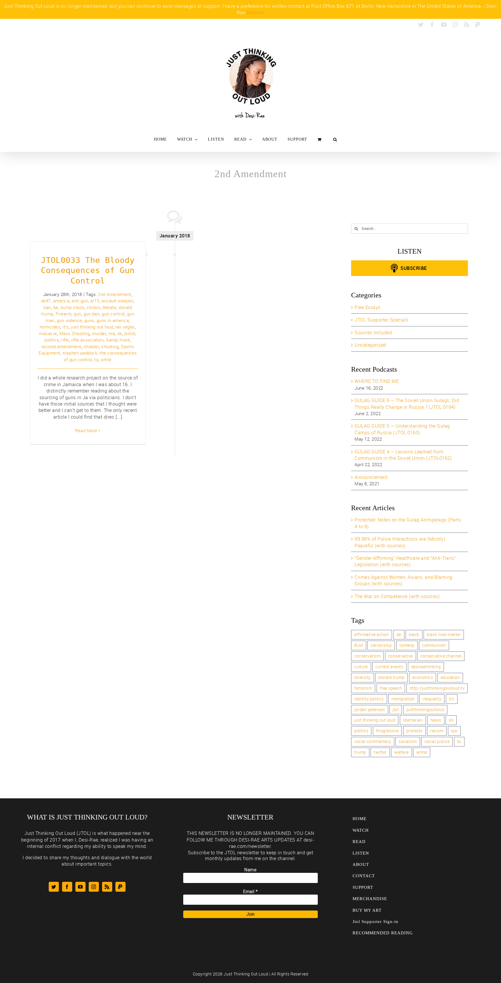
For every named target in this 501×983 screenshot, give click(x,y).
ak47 (46, 301)
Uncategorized (370, 345)
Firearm (64, 314)
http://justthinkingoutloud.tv (437, 688)
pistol (129, 333)
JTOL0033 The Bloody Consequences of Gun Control (88, 270)
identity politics (369, 699)
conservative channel (440, 656)
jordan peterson (369, 709)
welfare (401, 752)
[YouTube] (80, 887)
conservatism (367, 656)
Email (250, 891)
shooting (110, 346)
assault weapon (117, 301)
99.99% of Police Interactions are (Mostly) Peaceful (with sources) (400, 542)
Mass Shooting (74, 333)
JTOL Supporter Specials (382, 320)
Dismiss (255, 12)
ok (119, 333)
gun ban (92, 314)
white (106, 359)
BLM (358, 645)
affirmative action (371, 634)
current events (389, 666)
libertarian (413, 720)
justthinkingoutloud (425, 709)
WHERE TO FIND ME (377, 381)
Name (250, 870)
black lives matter (444, 634)
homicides (50, 327)
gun (77, 314)
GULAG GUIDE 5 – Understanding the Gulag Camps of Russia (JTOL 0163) (402, 429)
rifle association (87, 340)
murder (99, 333)
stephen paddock (80, 353)
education (450, 677)
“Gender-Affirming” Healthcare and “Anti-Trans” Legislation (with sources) (405, 561)
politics (51, 340)
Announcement (371, 477)
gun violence (69, 320)
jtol (396, 709)
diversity (362, 677)
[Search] (335, 139)
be (55, 307)
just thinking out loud (92, 327)
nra (111, 333)
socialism (408, 741)
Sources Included (373, 332)
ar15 (94, 301)
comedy (407, 645)
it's (65, 327)
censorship (381, 645)
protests (414, 730)
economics (422, 677)
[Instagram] (94, 887)
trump (360, 752)
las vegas (125, 327)
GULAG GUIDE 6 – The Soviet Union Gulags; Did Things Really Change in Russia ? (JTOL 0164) (407, 403)
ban (47, 307)
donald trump (391, 677)
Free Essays (368, 307)
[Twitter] (54, 887)
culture (361, 666)
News (436, 720)
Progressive (387, 730)
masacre (48, 333)
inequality (431, 699)
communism (434, 645)
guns (89, 320)
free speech (391, 688)
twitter (380, 752)
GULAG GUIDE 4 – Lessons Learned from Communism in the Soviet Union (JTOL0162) (403, 454)
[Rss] (107, 887)
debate (109, 307)
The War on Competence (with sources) (397, 596)
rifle (65, 340)
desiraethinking (426, 666)
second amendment (61, 346)
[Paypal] (120, 887)
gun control (113, 314)
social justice (436, 741)
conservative (400, 656)
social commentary (372, 741)
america (61, 301)
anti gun (80, 301)
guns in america (113, 320)
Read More (86, 430)
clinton (93, 307)
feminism (363, 688)
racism (436, 730)
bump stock (72, 307)
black (414, 634)
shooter (91, 346)
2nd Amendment (114, 294)
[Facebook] (67, 887)
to (96, 359)
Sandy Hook (118, 340)
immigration (403, 699)
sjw (454, 730)
